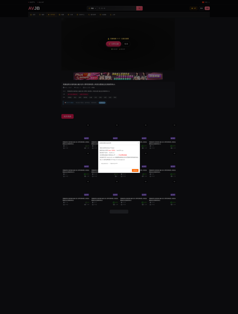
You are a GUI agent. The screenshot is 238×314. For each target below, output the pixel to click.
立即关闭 (135, 170)
